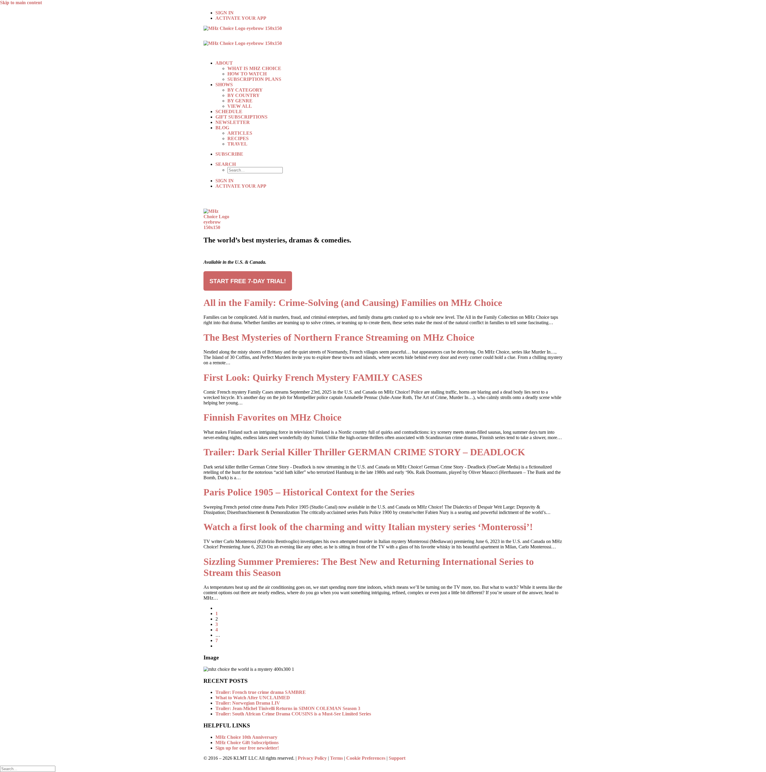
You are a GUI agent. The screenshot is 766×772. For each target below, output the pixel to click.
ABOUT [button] (224, 63)
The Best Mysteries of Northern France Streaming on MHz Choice (338, 337)
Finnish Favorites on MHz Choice (272, 417)
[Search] (27, 768)
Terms (336, 758)
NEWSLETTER (232, 122)
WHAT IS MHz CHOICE (254, 68)
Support (397, 758)
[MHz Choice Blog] (383, 41)
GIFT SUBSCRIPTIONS (241, 116)
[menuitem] (389, 13)
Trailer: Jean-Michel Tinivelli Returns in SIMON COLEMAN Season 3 (287, 708)
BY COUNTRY (243, 95)
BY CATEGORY (245, 89)
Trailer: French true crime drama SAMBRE (260, 692)
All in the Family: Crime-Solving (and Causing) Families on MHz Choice (352, 302)
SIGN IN (224, 12)
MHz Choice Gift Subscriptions (247, 742)
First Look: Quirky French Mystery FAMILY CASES (312, 377)
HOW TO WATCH (247, 73)
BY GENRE (240, 100)
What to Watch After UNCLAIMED (252, 697)
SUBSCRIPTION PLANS (254, 79)
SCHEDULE (228, 111)
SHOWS (224, 84)
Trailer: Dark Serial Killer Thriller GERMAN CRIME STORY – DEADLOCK (364, 452)
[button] (225, 164)
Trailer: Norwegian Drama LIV (247, 703)
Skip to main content (21, 2)
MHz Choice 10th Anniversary (246, 737)
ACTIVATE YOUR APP (240, 18)
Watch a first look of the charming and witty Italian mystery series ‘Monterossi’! (368, 526)
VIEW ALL (239, 106)
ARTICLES (239, 133)
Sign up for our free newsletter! (247, 747)
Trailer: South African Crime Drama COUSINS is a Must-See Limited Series (293, 713)
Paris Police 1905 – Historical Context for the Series (308, 492)
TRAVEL (237, 143)
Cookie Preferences (365, 758)
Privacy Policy (312, 758)
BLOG (222, 127)
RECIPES (238, 138)
